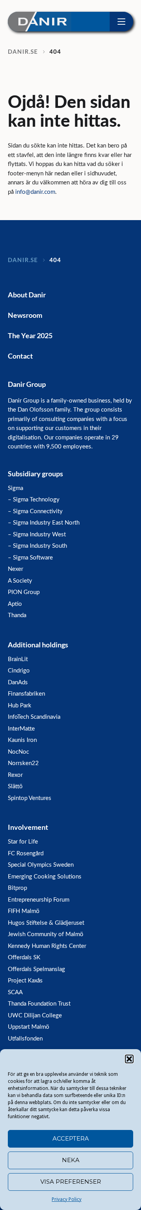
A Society (20, 581)
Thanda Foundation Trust (39, 1004)
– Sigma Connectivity (35, 511)
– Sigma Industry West (37, 535)
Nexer (15, 569)
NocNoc (18, 752)
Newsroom (25, 315)
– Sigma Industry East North (44, 523)
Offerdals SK (24, 957)
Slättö (15, 786)
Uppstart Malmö (28, 1027)
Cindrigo (19, 671)
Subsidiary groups (35, 473)
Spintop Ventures (29, 798)
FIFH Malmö (24, 911)
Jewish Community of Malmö (45, 934)
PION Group (24, 592)
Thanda (17, 615)
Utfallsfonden (25, 1039)
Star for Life (23, 842)
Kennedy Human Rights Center (47, 946)
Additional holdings (38, 644)
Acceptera (70, 1138)
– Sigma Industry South (37, 546)
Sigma (15, 488)
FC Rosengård (25, 853)
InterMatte (21, 729)
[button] (129, 1059)
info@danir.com (35, 192)
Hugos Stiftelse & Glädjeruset (46, 923)
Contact (20, 356)
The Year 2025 (30, 335)
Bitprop (17, 888)
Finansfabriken (26, 694)
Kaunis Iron (22, 740)
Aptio (15, 604)
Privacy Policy (66, 1199)
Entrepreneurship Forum (38, 900)
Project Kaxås (25, 981)
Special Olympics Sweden (41, 865)
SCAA (15, 992)
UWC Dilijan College (35, 1016)
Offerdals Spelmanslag (36, 969)
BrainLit (18, 659)
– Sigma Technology (34, 500)
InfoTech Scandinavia (34, 717)
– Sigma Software (30, 558)
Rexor (15, 775)
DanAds (18, 682)
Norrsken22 (23, 763)
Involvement (28, 827)
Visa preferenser (70, 1181)
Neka (71, 1160)
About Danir (27, 294)
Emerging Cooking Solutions (44, 877)
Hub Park (19, 706)
